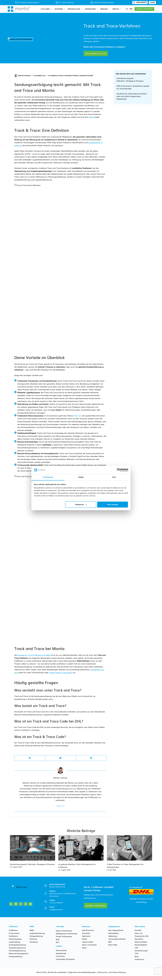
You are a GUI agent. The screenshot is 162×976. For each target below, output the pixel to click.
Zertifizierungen (141, 950)
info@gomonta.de (56, 909)
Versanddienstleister (117, 939)
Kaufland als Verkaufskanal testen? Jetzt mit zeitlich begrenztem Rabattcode (132, 96)
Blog (137, 956)
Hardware (34, 941)
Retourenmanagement (18, 953)
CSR (136, 947)
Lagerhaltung (14, 941)
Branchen (104, 9)
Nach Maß (112, 944)
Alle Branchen (88, 930)
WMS (32, 930)
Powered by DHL (142, 936)
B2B (57, 939)
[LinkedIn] (91, 758)
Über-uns (115, 9)
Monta (91, 117)
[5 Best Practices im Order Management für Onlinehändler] (129, 848)
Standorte (139, 939)
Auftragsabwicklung (17, 944)
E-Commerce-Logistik (55, 76)
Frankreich (60, 956)
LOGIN (152, 2)
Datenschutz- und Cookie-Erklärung (112, 972)
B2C (57, 942)
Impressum (139, 959)
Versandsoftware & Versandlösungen (78, 76)
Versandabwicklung (17, 950)
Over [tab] (114, 477)
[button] (131, 9)
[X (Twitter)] (60, 758)
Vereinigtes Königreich (65, 959)
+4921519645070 (141, 2)
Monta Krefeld (141, 941)
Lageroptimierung (37, 933)
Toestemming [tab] (48, 477)
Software (33, 939)
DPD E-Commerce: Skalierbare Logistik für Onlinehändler (133, 87)
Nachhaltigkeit (141, 944)
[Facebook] (29, 758)
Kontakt (138, 930)
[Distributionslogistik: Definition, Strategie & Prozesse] (32, 848)
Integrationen (90, 9)
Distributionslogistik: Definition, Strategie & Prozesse (130, 79)
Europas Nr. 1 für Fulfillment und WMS (33, 655)
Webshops (112, 936)
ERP (110, 941)
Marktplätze (113, 933)
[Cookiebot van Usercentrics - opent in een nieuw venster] (118, 470)
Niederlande (61, 953)
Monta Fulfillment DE (57, 887)
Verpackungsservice (17, 947)
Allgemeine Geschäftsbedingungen (82, 972)
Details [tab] (81, 477)
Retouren (77, 415)
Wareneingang (15, 939)
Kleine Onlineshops (64, 930)
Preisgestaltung (74, 9)
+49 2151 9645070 (56, 903)
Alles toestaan (112, 504)
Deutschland (61, 950)
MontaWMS (59, 9)
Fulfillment (45, 9)
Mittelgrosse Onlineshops (66, 933)
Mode (84, 939)
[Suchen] (127, 9)
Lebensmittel (87, 941)
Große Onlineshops (64, 936)
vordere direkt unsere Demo (61, 672)
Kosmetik (86, 933)
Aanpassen (79, 504)
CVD (136, 953)
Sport (84, 947)
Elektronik (86, 936)
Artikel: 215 (60, 806)
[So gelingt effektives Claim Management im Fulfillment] (81, 848)
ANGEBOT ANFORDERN (144, 9)
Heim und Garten (89, 944)
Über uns (138, 933)
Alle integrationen (115, 930)
